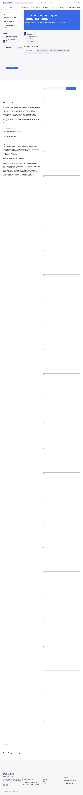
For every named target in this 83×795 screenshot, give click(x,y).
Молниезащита (25, 777)
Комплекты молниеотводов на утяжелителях (59, 50)
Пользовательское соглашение (49, 785)
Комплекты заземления (42, 50)
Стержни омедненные (29, 50)
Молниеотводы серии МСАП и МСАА (30, 784)
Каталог (24, 773)
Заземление (25, 776)
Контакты (44, 781)
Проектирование (46, 776)
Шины (46, 52)
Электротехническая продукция (29, 782)
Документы (44, 779)
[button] (71, 88)
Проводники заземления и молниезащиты (33, 52)
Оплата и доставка (46, 777)
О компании (44, 783)
